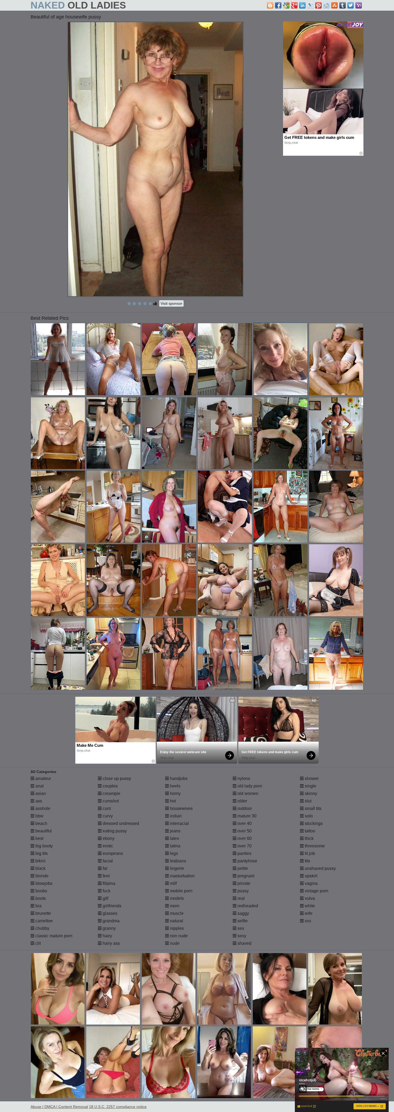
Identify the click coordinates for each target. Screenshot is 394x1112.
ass (38, 801)
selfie (242, 921)
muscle (176, 913)
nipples (176, 928)
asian (40, 793)
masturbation (182, 876)
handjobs (178, 778)
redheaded (247, 906)
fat (104, 868)
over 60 (244, 838)
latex (174, 838)
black (40, 868)
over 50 (244, 831)
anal (39, 786)
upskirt (310, 876)
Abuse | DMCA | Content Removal (59, 1107)
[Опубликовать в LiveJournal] (310, 5)
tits (307, 861)
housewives (181, 808)
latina (174, 846)
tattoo (309, 831)
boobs (40, 891)
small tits (312, 808)
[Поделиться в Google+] (294, 5)
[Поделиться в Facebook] (278, 5)
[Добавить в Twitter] (350, 5)
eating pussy (114, 831)
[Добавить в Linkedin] (302, 5)
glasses (109, 913)
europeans (112, 853)
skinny (310, 793)
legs (173, 853)
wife (308, 913)
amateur (42, 778)
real (240, 898)
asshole (42, 808)
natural (176, 921)
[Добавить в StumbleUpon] (334, 5)
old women (247, 793)
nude (174, 943)
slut (307, 801)
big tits (41, 853)
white (309, 906)
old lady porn (249, 786)
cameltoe (43, 921)
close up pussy (116, 778)
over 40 (244, 823)
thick (309, 838)
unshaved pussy (320, 868)
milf (173, 883)
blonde (41, 876)
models (176, 898)
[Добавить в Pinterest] (318, 5)
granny (109, 928)
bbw (38, 816)
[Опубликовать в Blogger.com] (270, 5)
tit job (309, 853)
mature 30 (246, 816)
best (38, 838)
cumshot (110, 801)
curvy (107, 816)
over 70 (244, 846)
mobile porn (180, 891)
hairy (107, 936)
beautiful (43, 831)
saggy (242, 913)
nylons (243, 778)
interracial (179, 823)
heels (174, 786)
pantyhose (246, 861)
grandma (111, 921)
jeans (174, 831)
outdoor (244, 808)
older (241, 801)
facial (107, 861)
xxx (307, 921)
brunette (42, 913)
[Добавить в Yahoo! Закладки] (358, 5)
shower (311, 778)
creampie (111, 793)
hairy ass (111, 943)
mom (174, 906)
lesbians (177, 861)
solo (308, 816)
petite (242, 868)
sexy (241, 936)
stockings (313, 823)
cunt (106, 808)
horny (175, 793)
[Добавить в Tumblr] (342, 5)
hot (172, 801)
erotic (107, 846)
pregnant (245, 876)
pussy (242, 891)
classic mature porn (53, 936)
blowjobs (43, 883)
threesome (314, 846)
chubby (41, 928)
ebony (108, 838)
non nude (178, 936)
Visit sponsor (171, 303)
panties (243, 853)
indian (175, 816)
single (310, 786)
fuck (106, 891)
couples (110, 786)
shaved (243, 943)
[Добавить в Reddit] (326, 5)
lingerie (176, 868)
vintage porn (316, 891)
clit (37, 943)
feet (106, 876)
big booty (43, 846)
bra (38, 906)
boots (40, 898)
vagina (311, 883)
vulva (309, 898)
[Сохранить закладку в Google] (286, 5)
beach (40, 823)
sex (240, 928)
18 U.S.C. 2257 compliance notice (118, 1107)
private (243, 883)
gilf (105, 898)
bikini (40, 861)
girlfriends (111, 906)
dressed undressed (120, 823)
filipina (108, 883)
